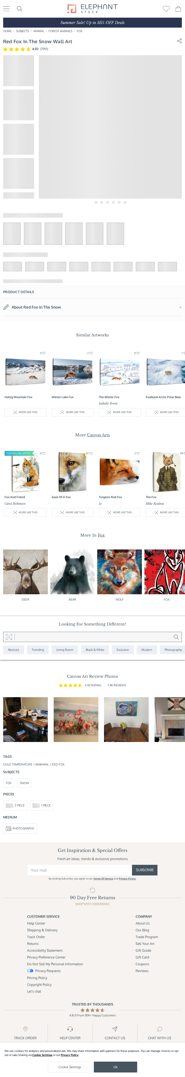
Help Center (36, 923)
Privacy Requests (48, 971)
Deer (25, 599)
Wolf (120, 599)
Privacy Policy (70, 1055)
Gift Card (142, 957)
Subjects (22, 31)
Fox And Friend (15, 497)
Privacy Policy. (127, 878)
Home (7, 31)
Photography (23, 828)
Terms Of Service (103, 878)
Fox (79, 31)
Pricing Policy (37, 978)
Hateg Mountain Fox (18, 397)
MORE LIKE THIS (28, 412)
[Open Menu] (6, 8)
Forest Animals (60, 31)
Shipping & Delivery (42, 930)
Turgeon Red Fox (110, 497)
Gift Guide (143, 950)
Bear (72, 599)
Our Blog (142, 930)
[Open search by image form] (8, 637)
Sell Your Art (145, 943)
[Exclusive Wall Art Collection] (123, 649)
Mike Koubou (155, 503)
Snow (24, 783)
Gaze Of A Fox (61, 497)
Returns (33, 943)
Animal (38, 31)
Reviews (142, 971)
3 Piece (20, 805)
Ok (115, 1067)
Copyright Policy (39, 984)
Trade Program (147, 937)
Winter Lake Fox (63, 397)
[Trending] (38, 649)
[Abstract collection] (13, 649)
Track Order (36, 937)
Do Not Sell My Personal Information (55, 964)
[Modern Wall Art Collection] (147, 649)
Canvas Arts (98, 435)
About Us (143, 923)
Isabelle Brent (108, 403)
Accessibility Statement (44, 950)
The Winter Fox (109, 397)
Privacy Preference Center (46, 957)
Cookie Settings (42, 1055)
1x (100, 503)
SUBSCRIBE (145, 870)
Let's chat (34, 991)
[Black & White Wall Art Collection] (95, 649)
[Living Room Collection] (65, 649)
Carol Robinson (15, 503)
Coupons (142, 964)
